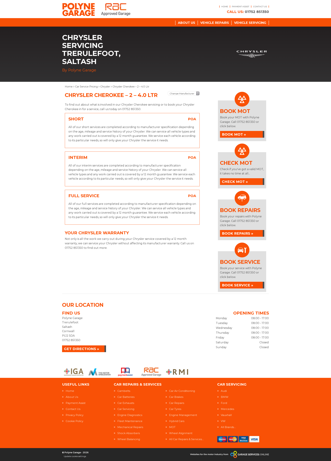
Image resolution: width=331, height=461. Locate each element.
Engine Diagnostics (129, 415)
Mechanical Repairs (130, 427)
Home (224, 6)
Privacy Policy (74, 415)
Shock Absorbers (128, 433)
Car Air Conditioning (182, 391)
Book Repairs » (237, 233)
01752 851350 (248, 11)
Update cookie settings (75, 456)
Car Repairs (176, 403)
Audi (224, 391)
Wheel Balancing (128, 439)
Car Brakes (176, 397)
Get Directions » (81, 349)
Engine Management (183, 415)
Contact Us (260, 6)
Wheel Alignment (180, 433)
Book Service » (237, 285)
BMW (224, 397)
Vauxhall (226, 415)
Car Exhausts (125, 403)
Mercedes (227, 409)
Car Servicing (125, 409)
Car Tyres (175, 409)
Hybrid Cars (176, 421)
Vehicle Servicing (250, 23)
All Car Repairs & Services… (186, 439)
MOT (172, 427)
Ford (224, 403)
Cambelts (123, 391)
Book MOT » (234, 134)
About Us (186, 23)
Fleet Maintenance (129, 421)
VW (223, 421)
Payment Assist (240, 6)
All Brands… (228, 427)
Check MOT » (235, 182)
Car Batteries (125, 397)
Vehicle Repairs (214, 23)
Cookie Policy (74, 421)
